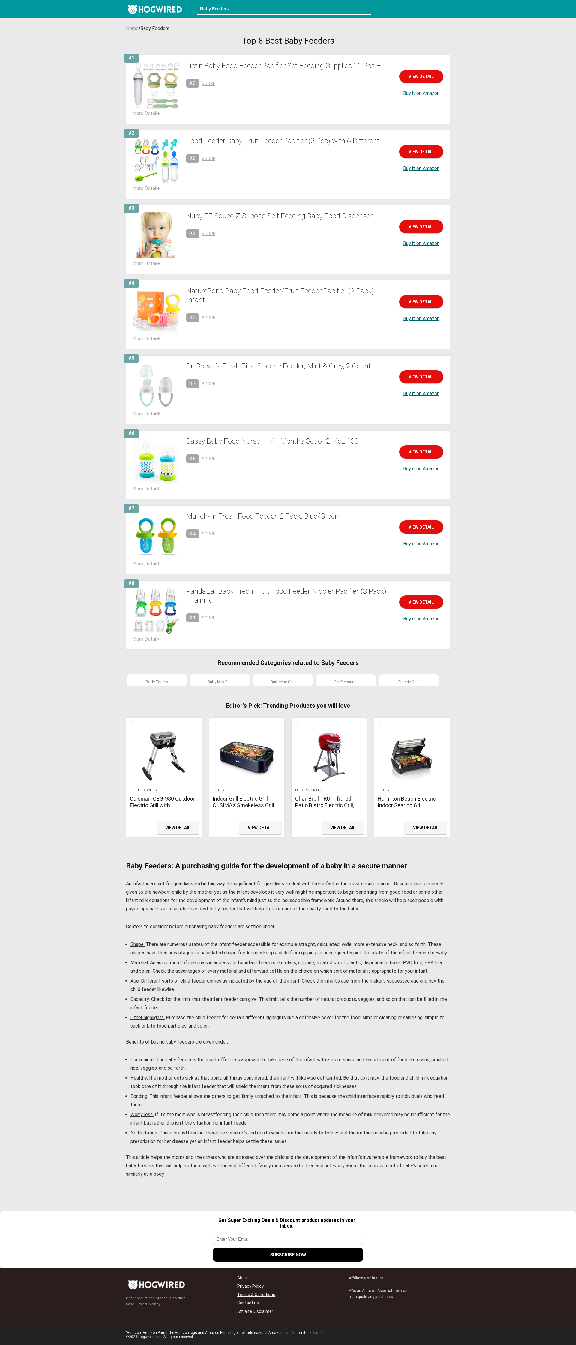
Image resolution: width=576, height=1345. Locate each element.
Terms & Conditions (256, 1294)
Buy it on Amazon (421, 93)
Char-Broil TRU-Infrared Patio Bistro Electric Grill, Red (324, 805)
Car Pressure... (346, 682)
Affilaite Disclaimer (255, 1311)
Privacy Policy (250, 1286)
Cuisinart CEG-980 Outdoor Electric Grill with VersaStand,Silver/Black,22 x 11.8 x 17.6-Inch (162, 808)
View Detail (421, 76)
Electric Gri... (408, 682)
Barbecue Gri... (283, 682)
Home (132, 28)
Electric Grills (143, 790)
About (243, 1277)
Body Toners (157, 682)
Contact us (248, 1303)
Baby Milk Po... (220, 682)
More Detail (146, 113)
